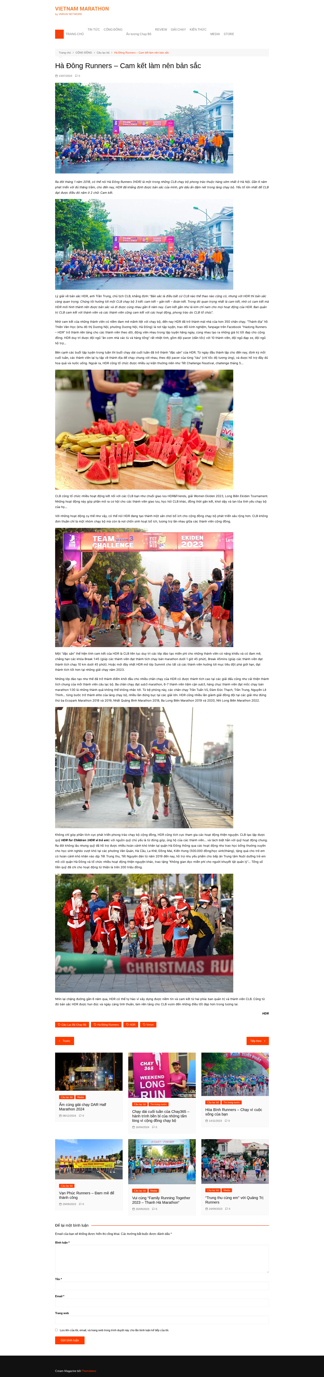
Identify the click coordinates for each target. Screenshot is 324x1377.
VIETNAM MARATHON (82, 9)
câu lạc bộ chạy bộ (74, 1024)
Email (59, 1296)
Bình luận (62, 1242)
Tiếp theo (255, 1040)
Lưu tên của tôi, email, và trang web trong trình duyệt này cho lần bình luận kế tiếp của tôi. (114, 1330)
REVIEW (161, 29)
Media (80, 1097)
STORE (229, 34)
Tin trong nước (158, 1104)
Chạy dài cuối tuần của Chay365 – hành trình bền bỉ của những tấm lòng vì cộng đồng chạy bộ (160, 1116)
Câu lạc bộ (67, 1097)
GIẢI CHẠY (178, 29)
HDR (132, 1024)
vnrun (150, 1024)
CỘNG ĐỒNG (113, 29)
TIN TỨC (94, 29)
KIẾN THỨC (198, 29)
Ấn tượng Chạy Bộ (138, 34)
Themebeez (89, 1370)
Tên (58, 1279)
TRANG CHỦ (75, 34)
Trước (66, 1040)
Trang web (62, 1313)
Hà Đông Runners (108, 1024)
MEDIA (215, 34)
